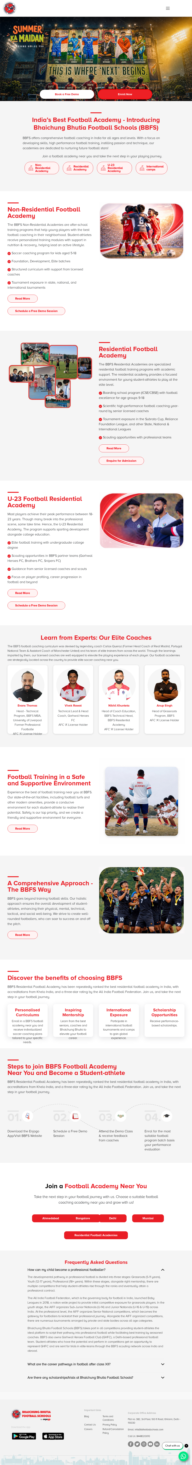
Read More (22, 298)
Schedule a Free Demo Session (36, 311)
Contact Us (90, 1424)
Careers (88, 1429)
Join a (54, 1186)
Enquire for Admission (121, 461)
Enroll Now (125, 94)
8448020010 (143, 1436)
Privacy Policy (110, 1424)
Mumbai (148, 1218)
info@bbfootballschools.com (149, 1429)
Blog (86, 1416)
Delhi (112, 1218)
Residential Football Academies (96, 1235)
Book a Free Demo (67, 94)
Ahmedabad (50, 1218)
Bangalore (83, 1218)
